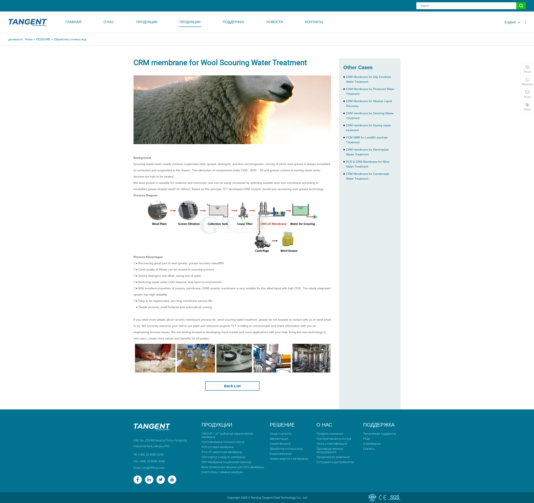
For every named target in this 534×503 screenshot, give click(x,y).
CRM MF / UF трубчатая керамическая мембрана (227, 435)
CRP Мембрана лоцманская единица (227, 462)
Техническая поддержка (379, 433)
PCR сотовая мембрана (218, 447)
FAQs (366, 438)
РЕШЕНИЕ (43, 39)
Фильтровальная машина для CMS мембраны (233, 467)
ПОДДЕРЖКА (233, 22)
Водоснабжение (281, 453)
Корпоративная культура (333, 438)
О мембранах (372, 443)
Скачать (368, 448)
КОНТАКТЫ (314, 22)
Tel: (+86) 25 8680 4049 (149, 454)
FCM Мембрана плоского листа (223, 442)
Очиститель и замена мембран (222, 472)
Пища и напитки (281, 433)
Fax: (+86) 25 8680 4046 (149, 461)
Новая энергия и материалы (289, 458)
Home (29, 39)
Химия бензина (280, 443)
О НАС (108, 22)
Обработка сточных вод (70, 39)
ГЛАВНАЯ (73, 22)
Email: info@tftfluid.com (149, 468)
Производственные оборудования (329, 450)
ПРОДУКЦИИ (146, 22)
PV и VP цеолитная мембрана (222, 452)
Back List (232, 386)
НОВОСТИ (275, 22)
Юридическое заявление (333, 457)
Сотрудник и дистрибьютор (335, 462)
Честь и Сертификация (331, 443)
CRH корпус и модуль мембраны (224, 457)
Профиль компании (329, 433)
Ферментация (279, 438)
